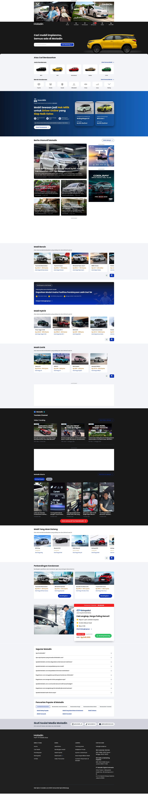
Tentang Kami (79, 746)
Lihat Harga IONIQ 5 (96, 370)
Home (36, 746)
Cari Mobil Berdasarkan (43, 706)
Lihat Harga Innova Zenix (97, 334)
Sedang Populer (39, 479)
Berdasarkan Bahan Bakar (90, 706)
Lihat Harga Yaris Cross (101, 590)
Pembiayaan (38, 752)
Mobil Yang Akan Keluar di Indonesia (73, 710)
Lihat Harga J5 (38, 370)
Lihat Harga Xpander (59, 590)
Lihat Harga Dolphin (77, 370)
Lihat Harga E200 (95, 552)
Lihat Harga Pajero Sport (78, 270)
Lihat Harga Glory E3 (77, 552)
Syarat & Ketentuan (81, 752)
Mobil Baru (58, 746)
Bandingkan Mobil (60, 749)
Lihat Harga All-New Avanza (41, 270)
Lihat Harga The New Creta (82, 590)
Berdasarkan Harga (75, 706)
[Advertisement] (74, 230)
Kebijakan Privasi (80, 749)
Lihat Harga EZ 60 (58, 552)
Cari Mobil (37, 749)
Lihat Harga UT (57, 370)
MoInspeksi (37, 756)
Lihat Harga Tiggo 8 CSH (40, 334)
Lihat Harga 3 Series (96, 270)
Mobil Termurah (41, 714)
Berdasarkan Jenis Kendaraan (59, 706)
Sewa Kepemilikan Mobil (82, 756)
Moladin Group (44, 737)
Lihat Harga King (39, 552)
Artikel (36, 759)
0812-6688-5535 (101, 752)
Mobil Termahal (67, 714)
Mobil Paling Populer (42, 710)
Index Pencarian (59, 759)
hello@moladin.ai (101, 746)
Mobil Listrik (58, 756)
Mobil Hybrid (58, 752)
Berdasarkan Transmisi (105, 706)
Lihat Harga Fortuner (59, 270)
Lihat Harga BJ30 (77, 334)
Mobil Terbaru (92, 710)
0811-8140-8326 (101, 762)
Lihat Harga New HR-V (59, 334)
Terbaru (49, 479)
